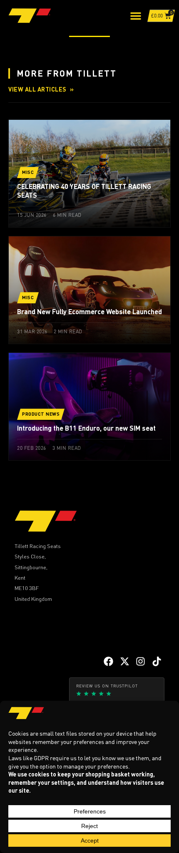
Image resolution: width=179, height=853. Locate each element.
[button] (136, 16)
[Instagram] (140, 661)
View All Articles (41, 89)
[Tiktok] (156, 661)
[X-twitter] (124, 661)
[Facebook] (108, 661)
